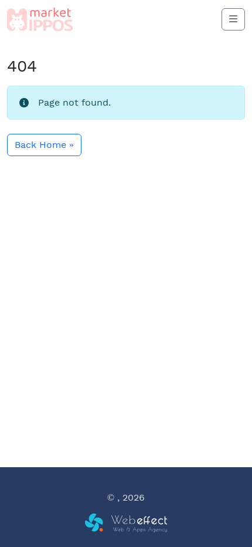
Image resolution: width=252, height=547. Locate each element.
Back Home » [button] (44, 144)
